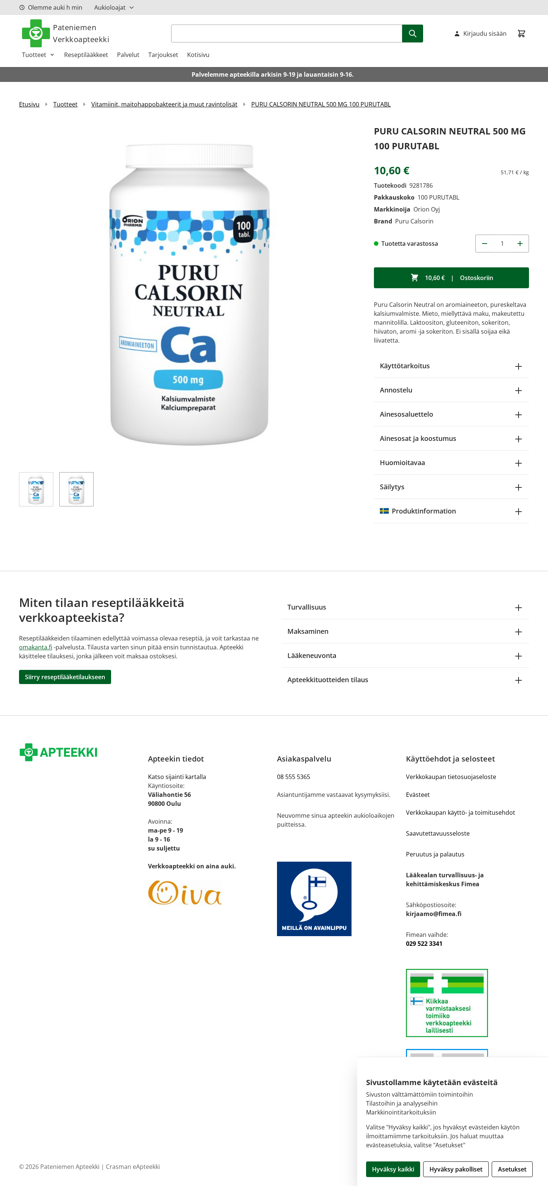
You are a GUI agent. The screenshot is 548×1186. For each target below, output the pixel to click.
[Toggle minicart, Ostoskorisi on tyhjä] (521, 33)
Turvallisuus (306, 606)
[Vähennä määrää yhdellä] (484, 243)
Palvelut (128, 55)
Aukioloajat (110, 7)
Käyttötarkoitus (405, 365)
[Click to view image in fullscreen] (189, 293)
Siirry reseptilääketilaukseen (65, 677)
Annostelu (396, 389)
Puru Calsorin (414, 221)
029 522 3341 (424, 943)
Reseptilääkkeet (86, 55)
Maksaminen (307, 631)
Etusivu (29, 104)
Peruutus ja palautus (435, 854)
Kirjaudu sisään (485, 33)
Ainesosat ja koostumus (418, 438)
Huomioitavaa (402, 462)
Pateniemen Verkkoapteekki (81, 33)
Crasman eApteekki (133, 1167)
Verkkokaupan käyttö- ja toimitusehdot (460, 812)
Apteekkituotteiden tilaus (327, 679)
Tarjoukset (163, 55)
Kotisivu (198, 55)
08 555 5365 (293, 777)
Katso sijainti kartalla (177, 777)
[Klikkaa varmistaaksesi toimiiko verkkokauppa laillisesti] (467, 1003)
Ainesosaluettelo (406, 414)
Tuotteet (34, 55)
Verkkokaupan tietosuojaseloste (451, 777)
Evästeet (418, 795)
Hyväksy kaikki (393, 1169)
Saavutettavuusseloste (438, 833)
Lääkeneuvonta (311, 655)
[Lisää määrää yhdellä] (520, 243)
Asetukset (512, 1169)
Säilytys (392, 486)
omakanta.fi (35, 647)
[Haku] (412, 33)
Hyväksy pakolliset (455, 1169)
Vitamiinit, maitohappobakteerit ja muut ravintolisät (164, 104)
